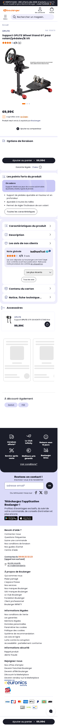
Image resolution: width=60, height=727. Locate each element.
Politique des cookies (14, 630)
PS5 (23, 405)
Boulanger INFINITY (13, 604)
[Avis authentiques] (39, 251)
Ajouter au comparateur (30, 129)
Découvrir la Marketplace (16, 674)
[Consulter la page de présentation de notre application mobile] (11, 518)
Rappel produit (11, 651)
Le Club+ (24, 117)
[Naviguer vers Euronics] (28, 683)
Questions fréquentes (15, 537)
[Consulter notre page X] (41, 493)
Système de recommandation (19, 633)
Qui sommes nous (13, 575)
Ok (49, 485)
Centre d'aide (11, 550)
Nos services (10, 585)
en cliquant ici (37, 264)
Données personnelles (15, 624)
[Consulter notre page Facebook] (36, 493)
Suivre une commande (15, 540)
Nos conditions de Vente (16, 614)
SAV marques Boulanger (16, 591)
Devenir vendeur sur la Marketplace (21, 677)
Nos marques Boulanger (16, 588)
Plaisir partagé (11, 578)
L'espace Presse (12, 582)
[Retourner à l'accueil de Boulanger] (11, 10)
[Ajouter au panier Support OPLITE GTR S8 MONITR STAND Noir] (47, 324)
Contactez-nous (12, 534)
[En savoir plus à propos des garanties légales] (40, 167)
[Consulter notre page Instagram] (46, 493)
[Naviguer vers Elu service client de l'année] (28, 690)
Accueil (5, 25)
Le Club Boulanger (13, 594)
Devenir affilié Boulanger (16, 671)
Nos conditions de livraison (17, 543)
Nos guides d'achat (13, 546)
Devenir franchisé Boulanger (18, 668)
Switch (11, 405)
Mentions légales (12, 620)
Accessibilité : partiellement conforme (23, 643)
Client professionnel (14, 601)
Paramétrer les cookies (15, 627)
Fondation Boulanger (14, 598)
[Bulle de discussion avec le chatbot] (50, 711)
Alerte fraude (10, 654)
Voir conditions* (28, 464)
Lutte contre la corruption (17, 640)
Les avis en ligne (12, 636)
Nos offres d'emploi (13, 665)
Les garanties (10, 617)
